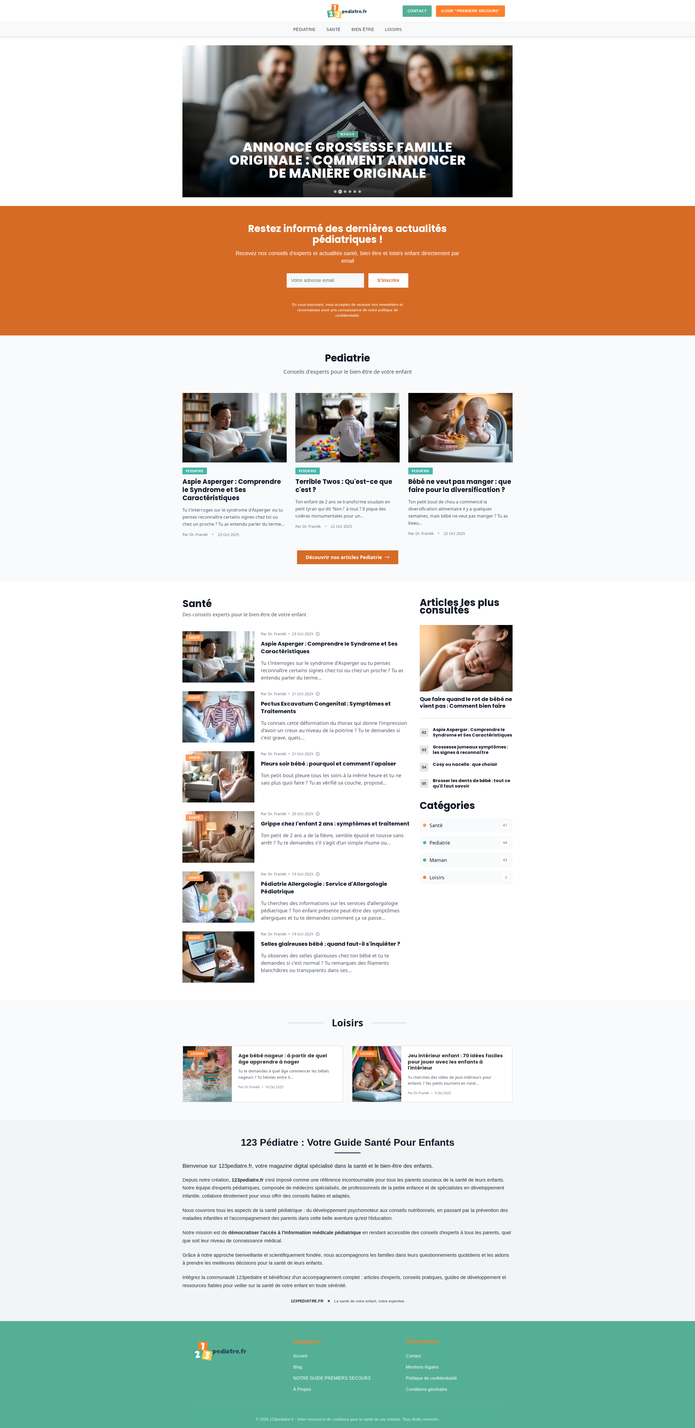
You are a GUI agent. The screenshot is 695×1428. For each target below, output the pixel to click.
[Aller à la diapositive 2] (340, 191)
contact (417, 11)
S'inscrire (388, 280)
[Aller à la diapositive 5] (354, 191)
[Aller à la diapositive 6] (359, 191)
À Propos (302, 1389)
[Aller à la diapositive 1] (335, 191)
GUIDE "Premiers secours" (470, 11)
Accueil (300, 1356)
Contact (413, 1356)
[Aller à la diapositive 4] (350, 191)
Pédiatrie (304, 29)
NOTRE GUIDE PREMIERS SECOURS (332, 1378)
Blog (297, 1367)
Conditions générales (426, 1389)
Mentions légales (422, 1367)
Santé (333, 29)
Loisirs (393, 29)
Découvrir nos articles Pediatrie (344, 557)
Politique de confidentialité (431, 1378)
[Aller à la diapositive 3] (345, 191)
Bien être (363, 29)
